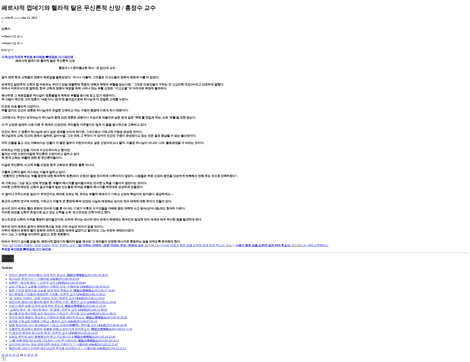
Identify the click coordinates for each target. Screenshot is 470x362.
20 (6, 354)
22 (13, 354)
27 (32, 354)
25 (25, 354)
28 (36, 354)
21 (10, 354)
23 (17, 354)
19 (2, 354)
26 (28, 354)
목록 (7, 258)
